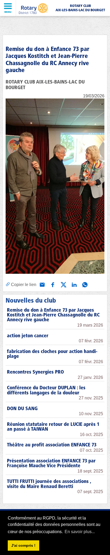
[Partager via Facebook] (52, 284)
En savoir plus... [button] (80, 531)
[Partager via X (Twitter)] (63, 284)
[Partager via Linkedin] (73, 284)
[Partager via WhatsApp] (84, 284)
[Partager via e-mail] (41, 284)
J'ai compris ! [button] (23, 545)
